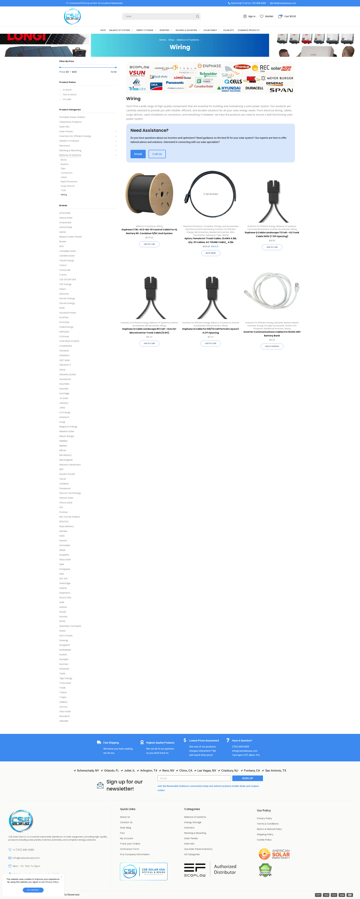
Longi (62, 422)
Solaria (63, 588)
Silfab (62, 550)
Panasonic (65, 488)
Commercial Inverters (258, 229)
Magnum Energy (68, 426)
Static (62, 630)
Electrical (190, 229)
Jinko (62, 407)
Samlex (63, 531)
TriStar (63, 692)
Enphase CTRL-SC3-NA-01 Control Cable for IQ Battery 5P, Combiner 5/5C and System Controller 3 (149, 233)
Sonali (62, 611)
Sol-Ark (63, 578)
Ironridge (64, 393)
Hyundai (63, 388)
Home (162, 39)
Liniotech (64, 417)
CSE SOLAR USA (67, 279)
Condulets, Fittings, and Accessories (220, 226)
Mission (63, 445)
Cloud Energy (66, 260)
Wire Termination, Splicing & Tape (214, 234)
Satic (62, 535)
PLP (61, 507)
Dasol (62, 289)
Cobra (62, 265)
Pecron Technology (70, 493)
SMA (61, 564)
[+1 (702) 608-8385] (9, 849)
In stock (67, 89)
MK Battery (65, 455)
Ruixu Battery (66, 526)
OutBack (64, 483)
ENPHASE (64, 331)
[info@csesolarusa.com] (9, 857)
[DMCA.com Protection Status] (265, 870)
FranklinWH (65, 346)
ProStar (63, 512)
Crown (63, 274)
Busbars (64, 164)
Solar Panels (66, 131)
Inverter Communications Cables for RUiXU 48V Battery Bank (272, 333)
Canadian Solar (67, 251)
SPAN (62, 621)
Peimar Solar (66, 497)
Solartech (64, 592)
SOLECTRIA (65, 597)
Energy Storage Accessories (270, 325)
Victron (63, 706)
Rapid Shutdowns (69, 181)
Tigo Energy (65, 678)
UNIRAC (63, 702)
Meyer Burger (66, 436)
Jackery (63, 403)
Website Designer (92, 894)
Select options (272, 346)
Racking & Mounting (70, 150)
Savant (63, 540)
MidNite (63, 441)
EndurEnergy (66, 327)
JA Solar (63, 398)
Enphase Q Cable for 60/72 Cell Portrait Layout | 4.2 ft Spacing (210, 330)
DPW (62, 308)
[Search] (197, 16)
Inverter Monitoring (204, 229)
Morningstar (66, 460)
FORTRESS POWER (69, 341)
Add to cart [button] (149, 244)
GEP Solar (64, 360)
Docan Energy (67, 298)
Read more (211, 253)
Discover (64, 293)
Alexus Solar (66, 217)
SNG (61, 573)
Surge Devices (68, 186)
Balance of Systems (188, 39)
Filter (114, 72)
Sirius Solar (65, 559)
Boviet (62, 241)
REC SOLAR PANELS (69, 516)
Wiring (160, 226)
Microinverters (201, 232)
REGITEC (64, 521)
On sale (67, 99)
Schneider (64, 545)
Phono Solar (66, 502)
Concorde (64, 270)
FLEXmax (64, 336)
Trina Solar (65, 683)
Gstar (62, 369)
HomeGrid (65, 379)
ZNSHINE (63, 721)
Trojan (62, 697)
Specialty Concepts (70, 626)
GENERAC (64, 355)
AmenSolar (65, 222)
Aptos (62, 232)
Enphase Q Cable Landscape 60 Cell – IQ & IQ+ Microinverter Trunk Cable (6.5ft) (149, 330)
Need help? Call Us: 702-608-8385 (248, 3)
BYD (61, 246)
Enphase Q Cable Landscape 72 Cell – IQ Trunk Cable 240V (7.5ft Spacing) (272, 234)
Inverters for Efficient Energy (261, 226)
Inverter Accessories (280, 229)
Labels (64, 177)
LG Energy (64, 412)
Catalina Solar (67, 255)
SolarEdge (64, 583)
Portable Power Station (72, 117)
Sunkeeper (65, 649)
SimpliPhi (64, 555)
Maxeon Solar (66, 431)
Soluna (63, 607)
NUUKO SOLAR (67, 474)
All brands (64, 213)
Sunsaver (64, 668)
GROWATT (65, 365)
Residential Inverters (219, 232)
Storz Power (66, 635)
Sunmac (63, 664)
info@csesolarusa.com (284, 3)
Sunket (63, 654)
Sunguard (64, 645)
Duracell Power (67, 312)
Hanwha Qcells (67, 374)
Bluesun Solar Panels (70, 236)
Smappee (64, 569)
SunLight (63, 659)
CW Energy (65, 284)
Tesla (62, 673)
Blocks (64, 159)
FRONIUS (64, 350)
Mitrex (62, 450)
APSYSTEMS (65, 227)
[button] (249, 16)
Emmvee (64, 322)
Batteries (278, 322)
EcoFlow (63, 317)
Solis (61, 602)
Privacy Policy (51, 882)
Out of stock (69, 94)
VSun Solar (65, 711)
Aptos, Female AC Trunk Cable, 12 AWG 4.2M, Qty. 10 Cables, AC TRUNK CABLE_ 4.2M (210, 240)
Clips (63, 168)
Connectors (66, 172)
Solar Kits (64, 126)
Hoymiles (64, 383)
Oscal (62, 478)
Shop (171, 39)
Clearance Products (192, 226)
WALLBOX (64, 716)
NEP (61, 469)
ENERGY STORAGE (69, 141)
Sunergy (63, 640)
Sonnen (63, 616)
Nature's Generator (70, 464)
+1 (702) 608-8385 (23, 849)
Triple (62, 687)
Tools (63, 190)
